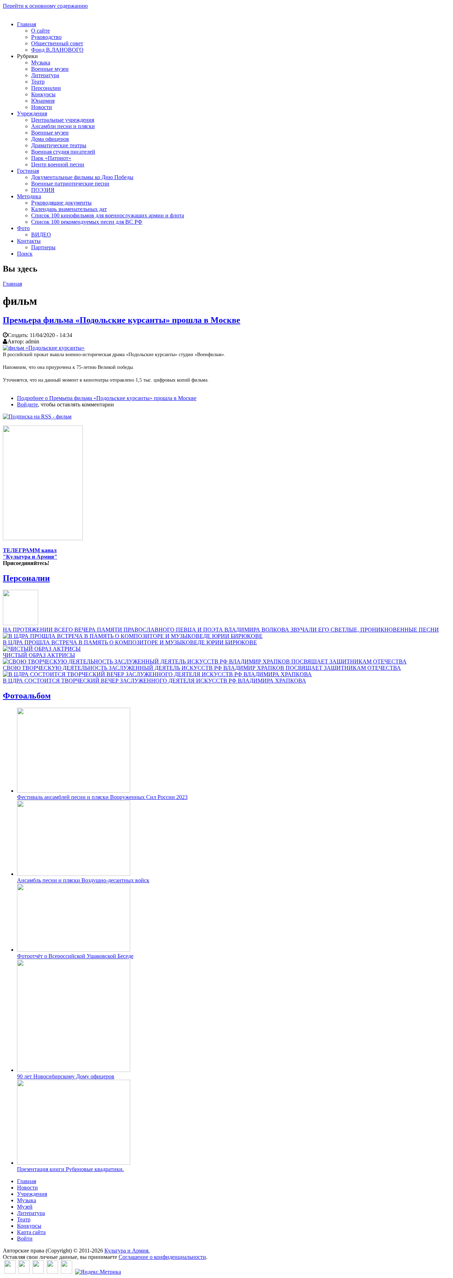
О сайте (40, 31)
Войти (25, 1239)
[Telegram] (66, 1272)
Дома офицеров (50, 139)
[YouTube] (52, 1272)
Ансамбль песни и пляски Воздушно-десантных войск (83, 880)
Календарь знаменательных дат (69, 209)
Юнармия (43, 101)
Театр (38, 82)
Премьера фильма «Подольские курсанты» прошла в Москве (121, 320)
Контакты (29, 241)
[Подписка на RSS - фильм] (37, 416)
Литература (45, 75)
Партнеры (43, 247)
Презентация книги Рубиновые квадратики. (70, 1169)
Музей (25, 1207)
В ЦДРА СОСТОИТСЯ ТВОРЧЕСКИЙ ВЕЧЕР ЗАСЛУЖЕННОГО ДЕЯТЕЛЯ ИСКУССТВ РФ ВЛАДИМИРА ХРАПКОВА (154, 681)
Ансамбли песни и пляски (63, 126)
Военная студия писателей (63, 152)
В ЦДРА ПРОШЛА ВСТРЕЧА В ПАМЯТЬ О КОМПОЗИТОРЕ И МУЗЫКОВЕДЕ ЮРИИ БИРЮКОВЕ (130, 642)
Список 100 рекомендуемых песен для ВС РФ (86, 222)
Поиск (25, 254)
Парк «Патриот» (51, 158)
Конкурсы (43, 94)
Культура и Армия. (127, 1251)
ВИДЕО (41, 235)
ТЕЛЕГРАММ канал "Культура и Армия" (30, 553)
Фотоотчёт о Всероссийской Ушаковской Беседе (75, 956)
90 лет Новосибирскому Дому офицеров (65, 1076)
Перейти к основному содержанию (45, 6)
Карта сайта (31, 1232)
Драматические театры (58, 145)
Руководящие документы (61, 203)
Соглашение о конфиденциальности (162, 1257)
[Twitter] (24, 1272)
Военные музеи (50, 69)
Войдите (27, 404)
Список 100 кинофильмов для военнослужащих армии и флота (107, 215)
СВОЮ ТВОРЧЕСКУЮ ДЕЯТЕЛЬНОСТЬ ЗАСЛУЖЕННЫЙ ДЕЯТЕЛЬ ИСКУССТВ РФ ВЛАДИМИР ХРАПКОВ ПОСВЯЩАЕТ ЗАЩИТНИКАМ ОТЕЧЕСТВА (202, 668)
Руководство (46, 37)
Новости (41, 107)
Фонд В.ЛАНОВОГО (57, 50)
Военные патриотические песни (70, 184)
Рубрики (27, 56)
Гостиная (28, 171)
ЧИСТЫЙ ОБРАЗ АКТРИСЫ (39, 655)
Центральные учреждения (62, 120)
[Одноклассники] (38, 1272)
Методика (29, 196)
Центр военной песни (57, 164)
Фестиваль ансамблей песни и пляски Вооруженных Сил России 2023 (102, 797)
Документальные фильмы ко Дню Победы (82, 177)
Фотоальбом (27, 695)
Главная (26, 24)
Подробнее (106, 398)
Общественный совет (57, 43)
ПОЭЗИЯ (43, 190)
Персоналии (46, 88)
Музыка (40, 62)
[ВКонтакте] (10, 1272)
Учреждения (32, 113)
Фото (23, 228)
